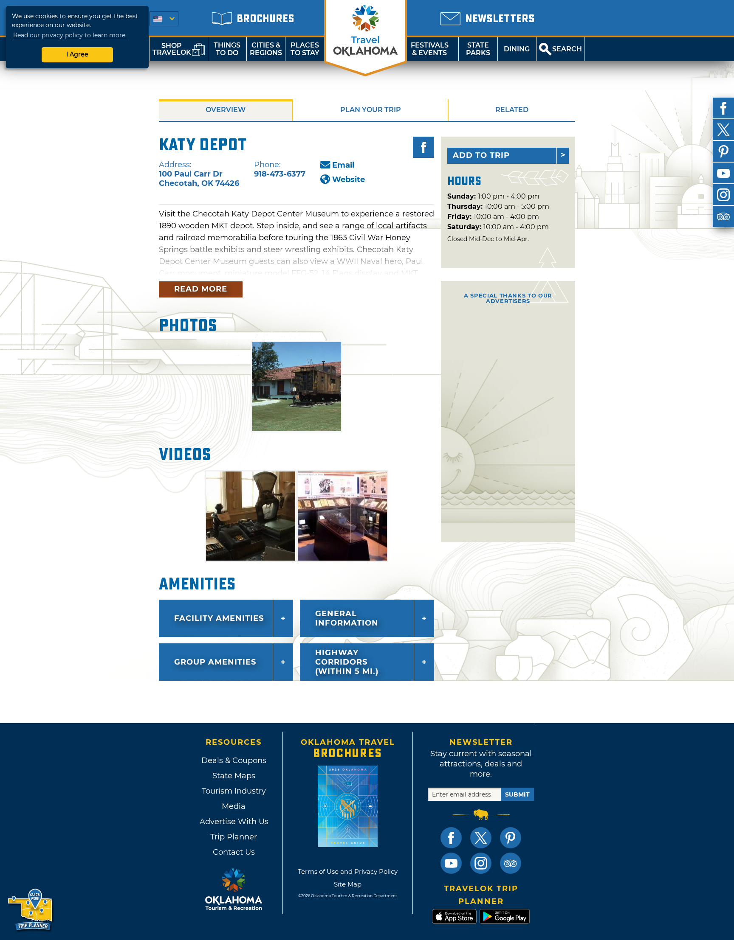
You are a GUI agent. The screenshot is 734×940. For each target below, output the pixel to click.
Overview (226, 110)
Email (343, 165)
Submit (517, 794)
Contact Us (234, 852)
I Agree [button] (77, 54)
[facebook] (723, 108)
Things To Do (227, 49)
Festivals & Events (430, 49)
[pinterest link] (510, 837)
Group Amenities (215, 662)
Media (234, 806)
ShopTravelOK (171, 49)
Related (511, 110)
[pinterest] (723, 151)
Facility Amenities (219, 618)
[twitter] (723, 129)
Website (348, 179)
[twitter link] (480, 837)
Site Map (347, 884)
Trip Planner (233, 837)
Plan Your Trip (370, 110)
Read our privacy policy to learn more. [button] (70, 35)
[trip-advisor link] (510, 863)
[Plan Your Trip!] (30, 910)
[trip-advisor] (723, 216)
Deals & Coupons (233, 760)
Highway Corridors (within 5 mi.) (346, 662)
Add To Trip (481, 155)
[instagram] (723, 194)
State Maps (233, 775)
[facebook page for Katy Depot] (423, 147)
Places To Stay (305, 49)
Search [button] (567, 49)
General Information (346, 618)
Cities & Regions (266, 49)
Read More (200, 289)
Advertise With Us (234, 821)
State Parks (478, 49)
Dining (517, 49)
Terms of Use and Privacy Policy (348, 871)
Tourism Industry (234, 791)
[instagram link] (480, 863)
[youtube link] (451, 863)
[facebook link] (451, 837)
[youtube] (723, 173)
